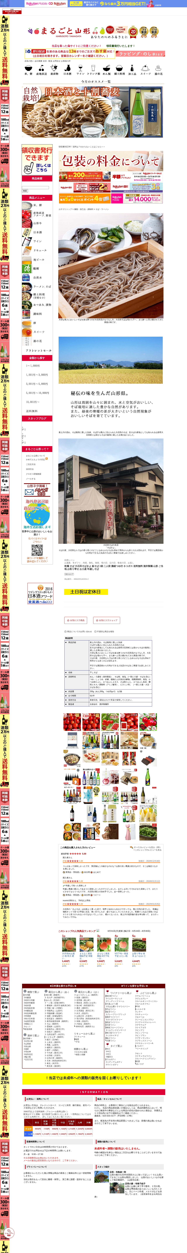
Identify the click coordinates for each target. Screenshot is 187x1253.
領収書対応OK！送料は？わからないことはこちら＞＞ (82, 147)
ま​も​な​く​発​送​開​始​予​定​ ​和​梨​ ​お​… (86, 956)
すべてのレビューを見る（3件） (148, 847)
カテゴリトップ (65, 209)
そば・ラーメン (102, 209)
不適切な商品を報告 (105, 631)
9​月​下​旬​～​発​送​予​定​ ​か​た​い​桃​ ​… (121, 956)
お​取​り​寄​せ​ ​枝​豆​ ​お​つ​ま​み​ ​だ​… (139, 956)
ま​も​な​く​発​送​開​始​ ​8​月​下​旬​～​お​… (103, 956)
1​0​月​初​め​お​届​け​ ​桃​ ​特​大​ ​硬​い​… (68, 956)
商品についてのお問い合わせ (79, 631)
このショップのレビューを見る (148, 850)
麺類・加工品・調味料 (83, 209)
